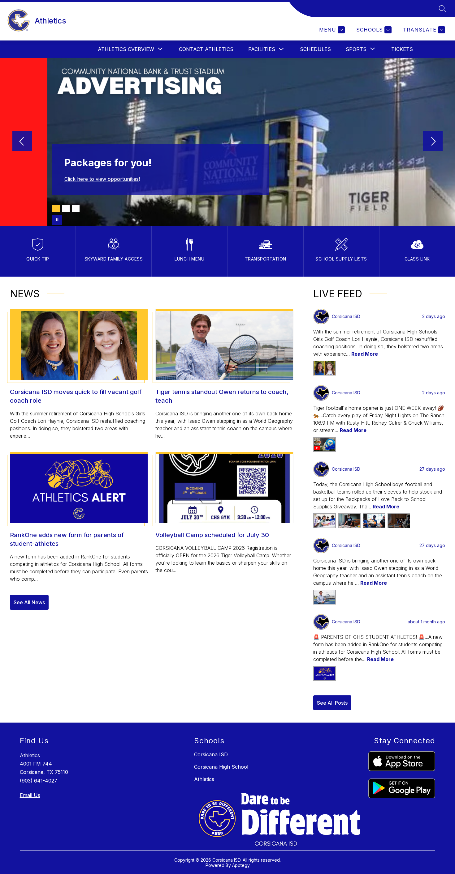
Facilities (261, 49)
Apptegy (241, 865)
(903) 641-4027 (38, 781)
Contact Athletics (206, 49)
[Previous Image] (22, 141)
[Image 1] (56, 208)
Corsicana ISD (211, 754)
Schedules (315, 49)
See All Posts (332, 703)
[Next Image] (433, 141)
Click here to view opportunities (101, 179)
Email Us (30, 795)
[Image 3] (76, 208)
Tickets (402, 49)
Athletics (204, 779)
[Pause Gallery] (57, 220)
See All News (29, 602)
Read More (364, 354)
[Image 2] (66, 208)
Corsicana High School (221, 767)
